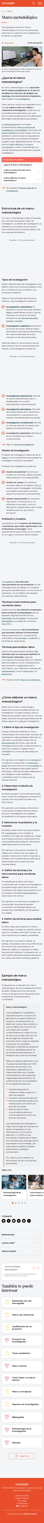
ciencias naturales (29, 318)
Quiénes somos (22, 1496)
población (11, 833)
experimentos (29, 893)
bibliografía (7, 621)
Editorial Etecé (30, 1514)
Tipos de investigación (24, 444)
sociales (19, 321)
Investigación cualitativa (18, 326)
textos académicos (17, 90)
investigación (24, 99)
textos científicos (9, 133)
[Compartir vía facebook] (9, 1221)
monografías (20, 130)
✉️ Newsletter (22, 1506)
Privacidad (22, 1501)
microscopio (21, 638)
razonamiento (8, 671)
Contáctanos (22, 1503)
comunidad (33, 766)
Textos (9, 11)
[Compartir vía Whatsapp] (24, 1221)
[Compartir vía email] (14, 1221)
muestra (8, 582)
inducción (28, 671)
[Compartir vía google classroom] (19, 1221)
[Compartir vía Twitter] (4, 1221)
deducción (7, 674)
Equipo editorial (22, 1498)
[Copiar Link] (29, 1221)
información (26, 612)
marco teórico (16, 144)
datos (8, 312)
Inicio (3, 11)
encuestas (20, 618)
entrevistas (7, 618)
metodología (10, 124)
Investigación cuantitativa (19, 307)
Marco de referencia (30, 680)
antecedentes (8, 743)
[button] (13, 1203)
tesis (19, 127)
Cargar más (24, 1456)
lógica (4, 457)
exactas (9, 321)
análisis (30, 93)
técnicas (6, 96)
